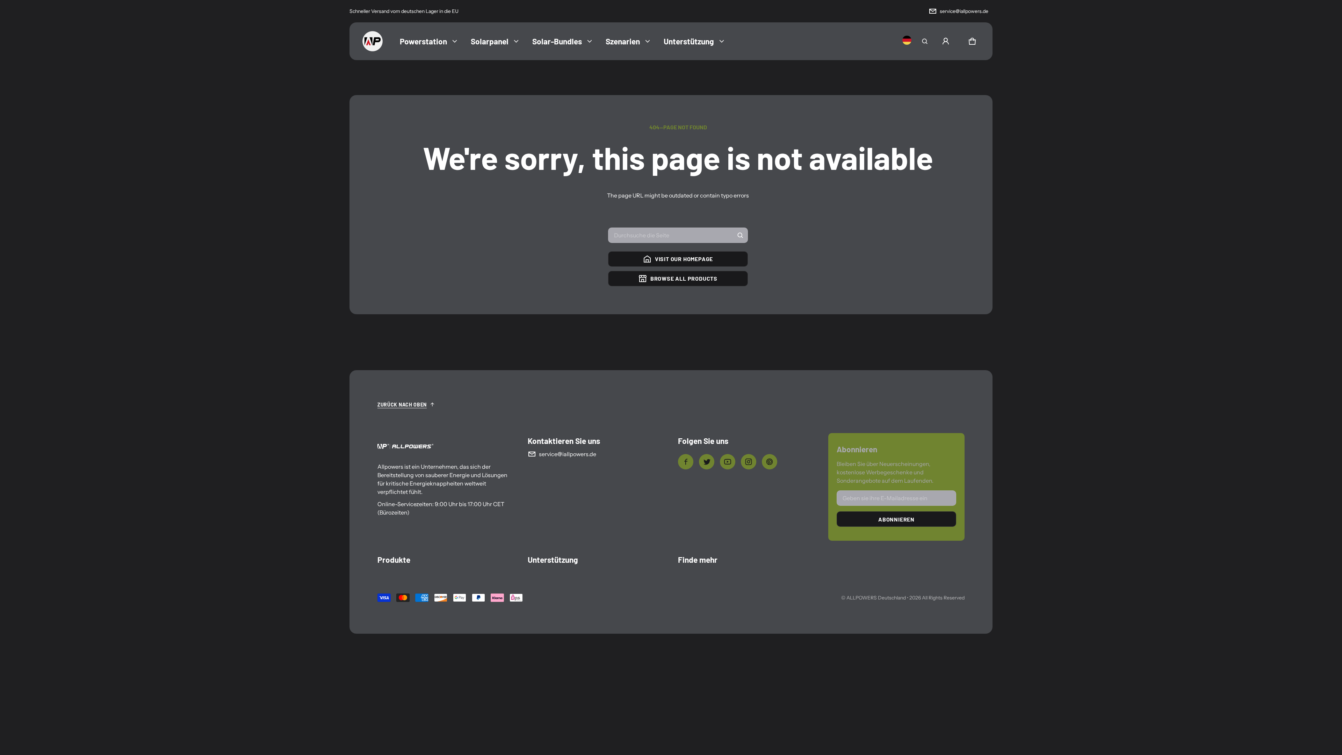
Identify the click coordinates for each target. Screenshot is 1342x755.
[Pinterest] (769, 461)
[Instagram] (748, 461)
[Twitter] (706, 461)
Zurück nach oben (402, 405)
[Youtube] (727, 461)
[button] (924, 41)
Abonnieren (896, 519)
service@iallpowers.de (964, 11)
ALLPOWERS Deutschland (876, 598)
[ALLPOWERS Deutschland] (372, 41)
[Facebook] (685, 461)
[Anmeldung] (945, 41)
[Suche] (740, 235)
